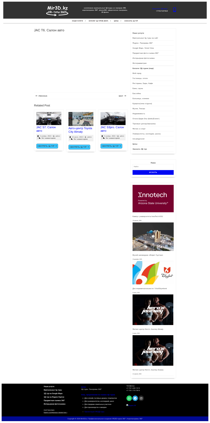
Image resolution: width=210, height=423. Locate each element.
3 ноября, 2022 (45, 136)
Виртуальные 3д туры (53, 390)
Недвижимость (139, 114)
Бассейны (137, 93)
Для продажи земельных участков (97, 404)
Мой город (137, 73)
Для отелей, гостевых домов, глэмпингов (100, 398)
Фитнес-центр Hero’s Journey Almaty (148, 329)
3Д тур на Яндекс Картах (54, 397)
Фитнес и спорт (139, 129)
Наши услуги (77, 21)
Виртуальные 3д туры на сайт (145, 38)
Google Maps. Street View (143, 48)
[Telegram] (135, 398)
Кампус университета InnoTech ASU (148, 216)
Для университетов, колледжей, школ (99, 401)
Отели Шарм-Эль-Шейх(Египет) (146, 119)
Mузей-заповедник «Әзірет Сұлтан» (148, 255)
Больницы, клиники (141, 98)
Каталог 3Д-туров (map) (98, 21)
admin (58, 136)
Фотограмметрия (140, 63)
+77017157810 (162, 11)
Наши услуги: (49, 386)
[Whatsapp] (129, 398)
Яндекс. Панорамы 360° (143, 43)
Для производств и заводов (95, 407)
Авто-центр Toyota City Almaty (80, 130)
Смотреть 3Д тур (46, 146)
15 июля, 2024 (77, 137)
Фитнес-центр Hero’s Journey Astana (148, 370)
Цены (116, 21)
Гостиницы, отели (140, 78)
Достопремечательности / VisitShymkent (150, 288)
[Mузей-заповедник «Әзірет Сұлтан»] (153, 236)
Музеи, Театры (139, 108)
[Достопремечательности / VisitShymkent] (153, 272)
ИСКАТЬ (153, 172)
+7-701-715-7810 (133, 390)
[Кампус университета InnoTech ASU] (153, 198)
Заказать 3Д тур (131, 21)
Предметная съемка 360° (54, 400)
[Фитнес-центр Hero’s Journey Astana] (153, 350)
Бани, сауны (138, 88)
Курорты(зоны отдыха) (142, 103)
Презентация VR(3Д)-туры (94, 412)
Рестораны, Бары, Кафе (143, 83)
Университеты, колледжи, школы (147, 134)
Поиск (153, 163)
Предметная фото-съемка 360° (146, 53)
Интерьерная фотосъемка (144, 58)
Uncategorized (138, 139)
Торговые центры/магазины (144, 124)
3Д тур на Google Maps (53, 393)
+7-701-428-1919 (133, 388)
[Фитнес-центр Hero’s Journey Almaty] (153, 309)
